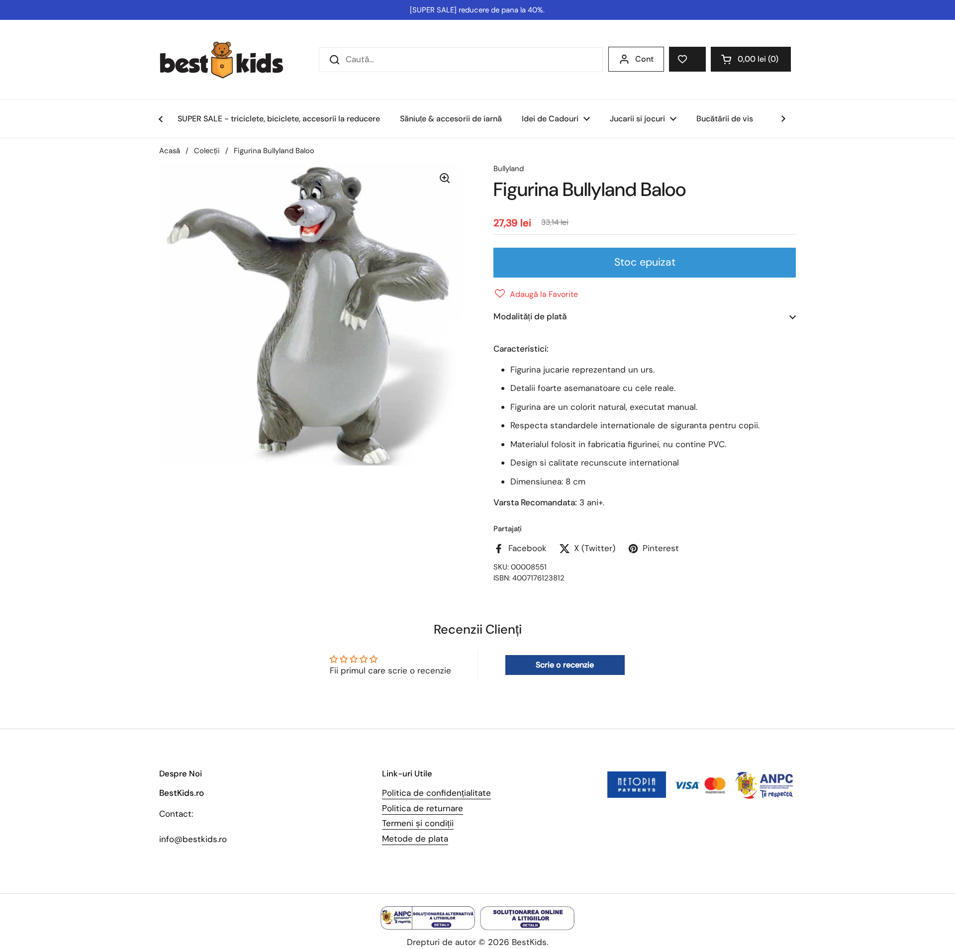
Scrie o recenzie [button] (565, 665)
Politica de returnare (422, 808)
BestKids (529, 942)
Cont (644, 59)
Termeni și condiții (418, 823)
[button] (751, 59)
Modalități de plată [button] (530, 316)
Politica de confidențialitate (436, 792)
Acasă (169, 151)
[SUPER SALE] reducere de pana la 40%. (477, 10)
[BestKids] (228, 60)
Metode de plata (415, 838)
